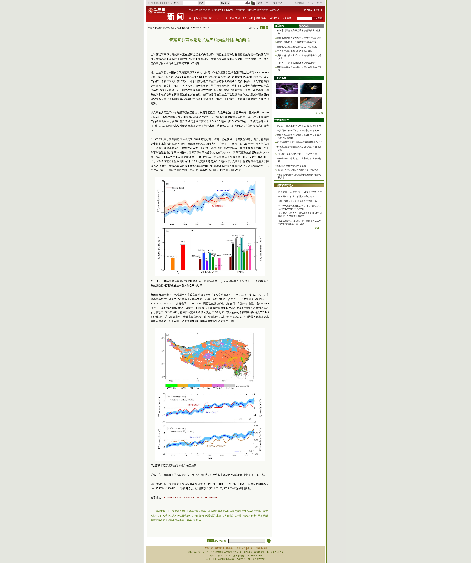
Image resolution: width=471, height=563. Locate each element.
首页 (191, 18)
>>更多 (320, 113)
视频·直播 (261, 18)
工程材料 (228, 10)
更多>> (318, 228)
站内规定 (309, 10)
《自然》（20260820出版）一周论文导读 (297, 154)
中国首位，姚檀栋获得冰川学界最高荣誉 (297, 63)
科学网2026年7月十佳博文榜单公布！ (296, 196)
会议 (225, 18)
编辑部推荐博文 (285, 185)
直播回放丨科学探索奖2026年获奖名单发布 (298, 130)
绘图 (251, 18)
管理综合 (274, 10)
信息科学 (240, 10)
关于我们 (208, 548)
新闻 (198, 18)
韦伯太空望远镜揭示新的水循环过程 (294, 51)
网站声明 (219, 548)
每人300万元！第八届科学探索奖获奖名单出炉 (299, 142)
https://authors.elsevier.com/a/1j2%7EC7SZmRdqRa (191, 497)
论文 (244, 18)
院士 (211, 18)
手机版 (319, 10)
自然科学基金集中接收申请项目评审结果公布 (299, 126)
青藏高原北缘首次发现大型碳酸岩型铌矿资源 (299, 38)
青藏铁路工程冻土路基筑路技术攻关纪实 (297, 46)
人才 (218, 18)
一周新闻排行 (281, 119)
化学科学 (217, 10)
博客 (204, 18)
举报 (249, 548)
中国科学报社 (260, 548)
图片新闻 (281, 78)
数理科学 (263, 10)
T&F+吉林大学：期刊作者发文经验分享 (297, 201)
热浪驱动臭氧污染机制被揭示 (291, 166)
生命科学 (193, 10)
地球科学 (251, 10)
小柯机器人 (274, 18)
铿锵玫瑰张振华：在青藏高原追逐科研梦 (297, 42)
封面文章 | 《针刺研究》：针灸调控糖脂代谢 (300, 192)
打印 (210, 540)
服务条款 (230, 548)
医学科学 (205, 10)
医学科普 (286, 18)
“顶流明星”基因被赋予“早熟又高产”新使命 (297, 170)
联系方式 (241, 548)
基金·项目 (235, 18)
